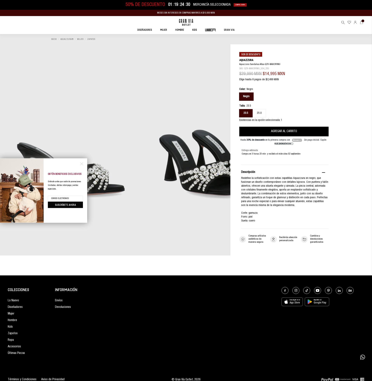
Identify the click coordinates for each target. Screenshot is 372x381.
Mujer (80, 39)
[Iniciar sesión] (355, 22)
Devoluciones (63, 307)
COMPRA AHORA (240, 5)
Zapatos (91, 39)
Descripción (248, 172)
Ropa (11, 340)
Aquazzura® (66, 39)
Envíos (59, 300)
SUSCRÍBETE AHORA (65, 204)
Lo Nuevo (13, 300)
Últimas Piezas (16, 353)
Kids (10, 327)
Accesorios (14, 346)
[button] (343, 22)
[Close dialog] (81, 164)
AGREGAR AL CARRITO (284, 131)
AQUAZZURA (246, 60)
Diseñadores (15, 307)
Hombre (12, 320)
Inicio (54, 39)
